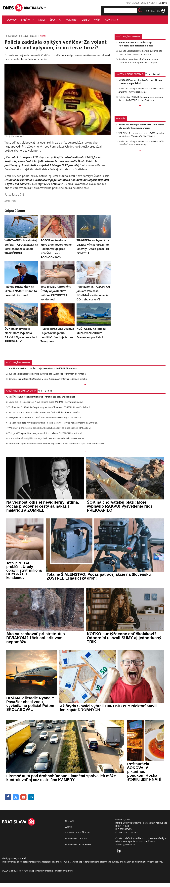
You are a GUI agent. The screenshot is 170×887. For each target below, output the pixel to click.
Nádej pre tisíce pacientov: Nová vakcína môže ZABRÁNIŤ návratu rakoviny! (141, 90)
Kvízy (97, 19)
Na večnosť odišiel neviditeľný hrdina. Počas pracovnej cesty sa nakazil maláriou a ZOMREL (52, 422)
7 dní (147, 74)
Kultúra (71, 19)
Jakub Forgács (30, 35)
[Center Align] (140, 10)
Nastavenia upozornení (77, 844)
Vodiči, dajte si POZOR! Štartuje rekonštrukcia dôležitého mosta (136, 44)
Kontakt (69, 820)
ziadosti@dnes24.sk (125, 844)
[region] (45, 8)
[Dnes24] (33, 7)
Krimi (41, 19)
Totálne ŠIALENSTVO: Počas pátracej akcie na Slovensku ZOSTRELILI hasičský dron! (141, 98)
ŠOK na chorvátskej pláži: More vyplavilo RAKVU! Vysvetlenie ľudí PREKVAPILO (46, 438)
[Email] (23, 797)
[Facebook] (8, 797)
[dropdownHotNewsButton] (140, 150)
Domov (12, 19)
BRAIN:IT (70, 870)
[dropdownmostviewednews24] (140, 106)
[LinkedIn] (31, 797)
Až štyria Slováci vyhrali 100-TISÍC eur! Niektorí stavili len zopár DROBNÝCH (45, 417)
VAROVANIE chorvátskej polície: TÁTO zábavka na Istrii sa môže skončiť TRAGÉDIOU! (141, 135)
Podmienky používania (77, 832)
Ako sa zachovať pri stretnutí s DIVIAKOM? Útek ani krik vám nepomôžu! (141, 126)
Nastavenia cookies (75, 838)
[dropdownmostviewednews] (140, 68)
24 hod (156, 74)
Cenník (68, 826)
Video (85, 19)
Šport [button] (54, 19)
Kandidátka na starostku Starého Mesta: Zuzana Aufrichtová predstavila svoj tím (138, 61)
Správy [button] (26, 19)
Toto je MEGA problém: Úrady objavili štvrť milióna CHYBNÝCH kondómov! (45, 433)
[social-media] (118, 851)
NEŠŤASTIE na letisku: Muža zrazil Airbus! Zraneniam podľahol (140, 82)
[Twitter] (15, 797)
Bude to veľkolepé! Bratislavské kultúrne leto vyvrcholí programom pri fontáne (140, 52)
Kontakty (111, 19)
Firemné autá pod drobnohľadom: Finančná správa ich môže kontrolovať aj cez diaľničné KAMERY (56, 443)
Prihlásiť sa (153, 10)
